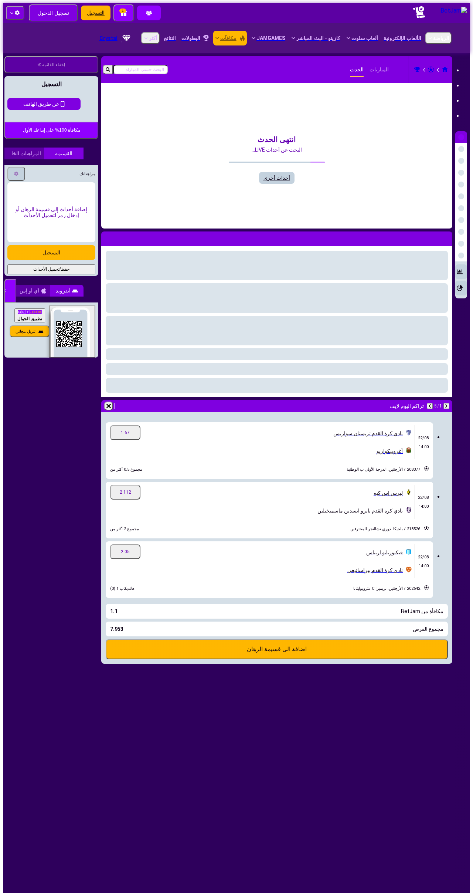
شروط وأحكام (65, 297)
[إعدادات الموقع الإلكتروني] (15, 13)
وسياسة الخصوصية (27, 297)
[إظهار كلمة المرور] (17, 242)
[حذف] (108, 406)
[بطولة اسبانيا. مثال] (417, 69)
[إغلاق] (10, 481)
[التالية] (430, 406)
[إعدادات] (16, 365)
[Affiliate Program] (149, 13)
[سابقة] (446, 406)
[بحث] (108, 69)
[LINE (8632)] (444, 69)
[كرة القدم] (430, 69)
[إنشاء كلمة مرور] (38, 242)
